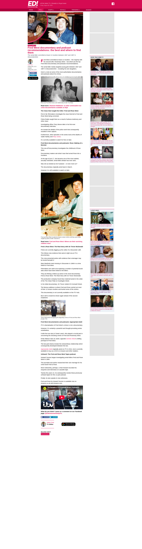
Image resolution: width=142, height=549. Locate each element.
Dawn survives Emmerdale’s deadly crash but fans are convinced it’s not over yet (101, 259)
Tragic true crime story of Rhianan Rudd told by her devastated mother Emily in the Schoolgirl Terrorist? (102, 90)
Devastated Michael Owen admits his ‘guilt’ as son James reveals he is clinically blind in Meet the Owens (102, 309)
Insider (88, 10)
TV (40, 10)
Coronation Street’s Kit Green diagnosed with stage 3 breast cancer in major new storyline (101, 226)
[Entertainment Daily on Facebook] (113, 3)
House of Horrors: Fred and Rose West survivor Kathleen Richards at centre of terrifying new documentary (101, 107)
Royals (62, 10)
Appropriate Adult (46, 349)
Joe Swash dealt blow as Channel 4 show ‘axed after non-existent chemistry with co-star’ (102, 275)
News (31, 10)
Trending (76, 10)
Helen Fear (30, 64)
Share (33, 73)
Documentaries (33, 71)
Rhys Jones (57, 136)
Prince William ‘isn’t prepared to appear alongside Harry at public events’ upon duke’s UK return (101, 292)
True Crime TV (32, 45)
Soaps (51, 10)
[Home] (33, 4)
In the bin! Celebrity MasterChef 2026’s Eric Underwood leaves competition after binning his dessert (102, 243)
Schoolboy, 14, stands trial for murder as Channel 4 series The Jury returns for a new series (101, 73)
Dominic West (70, 339)
